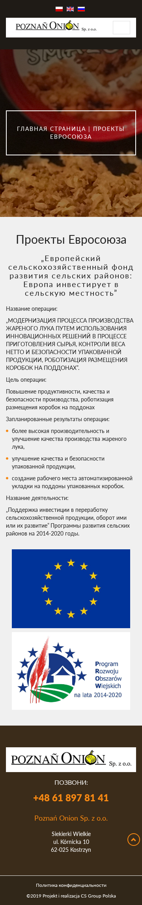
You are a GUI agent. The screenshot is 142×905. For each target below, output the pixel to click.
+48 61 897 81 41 (71, 797)
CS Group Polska (98, 895)
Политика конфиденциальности (71, 885)
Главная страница (51, 128)
